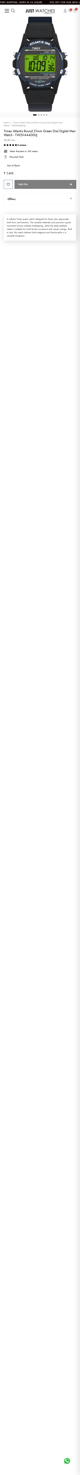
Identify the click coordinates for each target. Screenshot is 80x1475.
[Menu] (7, 11)
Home (6, 122)
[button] (10, 145)
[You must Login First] (8, 184)
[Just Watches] (40, 10)
